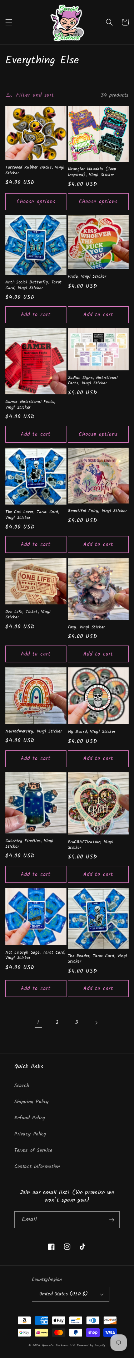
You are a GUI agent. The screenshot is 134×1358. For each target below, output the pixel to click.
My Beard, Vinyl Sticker (92, 732)
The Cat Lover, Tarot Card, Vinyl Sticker (32, 514)
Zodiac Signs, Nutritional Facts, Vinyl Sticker (93, 380)
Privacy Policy (30, 1134)
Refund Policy (29, 1118)
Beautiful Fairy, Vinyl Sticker (97, 511)
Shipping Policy (31, 1102)
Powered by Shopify (91, 1345)
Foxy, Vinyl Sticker (86, 627)
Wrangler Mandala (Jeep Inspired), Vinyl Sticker (92, 171)
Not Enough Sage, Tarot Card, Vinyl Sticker (35, 955)
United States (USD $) (63, 1294)
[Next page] (96, 1023)
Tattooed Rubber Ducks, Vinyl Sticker (35, 170)
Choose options (35, 202)
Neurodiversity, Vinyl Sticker (33, 731)
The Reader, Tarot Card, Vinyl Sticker (97, 958)
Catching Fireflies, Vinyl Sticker (29, 843)
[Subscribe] (111, 1219)
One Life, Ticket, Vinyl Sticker (28, 614)
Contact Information (37, 1166)
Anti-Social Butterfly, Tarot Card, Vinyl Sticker (33, 285)
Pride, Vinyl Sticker (87, 276)
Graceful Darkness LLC (58, 1345)
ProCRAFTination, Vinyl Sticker (91, 844)
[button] (9, 22)
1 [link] (38, 1022)
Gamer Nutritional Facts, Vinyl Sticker (30, 404)
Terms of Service (33, 1150)
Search (22, 1086)
